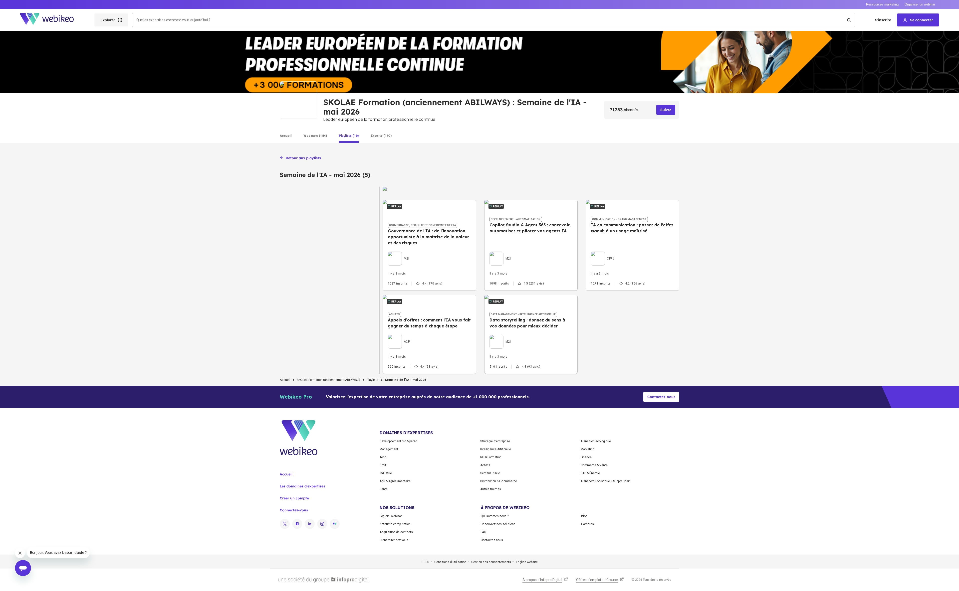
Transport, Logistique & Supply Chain (606, 481)
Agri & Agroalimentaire (395, 481)
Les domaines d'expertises (302, 486)
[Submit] (849, 20)
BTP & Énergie (590, 473)
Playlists (372, 380)
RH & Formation (490, 457)
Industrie (386, 473)
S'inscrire (883, 20)
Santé (384, 489)
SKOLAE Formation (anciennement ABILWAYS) (328, 380)
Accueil (285, 380)
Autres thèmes (490, 489)
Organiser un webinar (920, 4)
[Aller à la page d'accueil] (51, 20)
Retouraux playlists (303, 158)
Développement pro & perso (398, 441)
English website (527, 562)
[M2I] (398, 252)
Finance (586, 457)
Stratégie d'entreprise (495, 441)
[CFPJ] (602, 252)
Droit (383, 465)
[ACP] (399, 335)
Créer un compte (294, 498)
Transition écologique (596, 441)
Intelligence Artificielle (495, 449)
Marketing (587, 449)
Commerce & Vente (594, 465)
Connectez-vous (294, 510)
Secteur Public (490, 473)
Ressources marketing (882, 4)
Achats (485, 465)
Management (389, 449)
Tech (383, 457)
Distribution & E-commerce (498, 481)
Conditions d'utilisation (450, 562)
